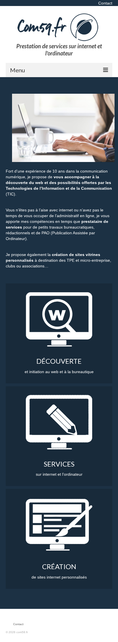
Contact (105, 3)
